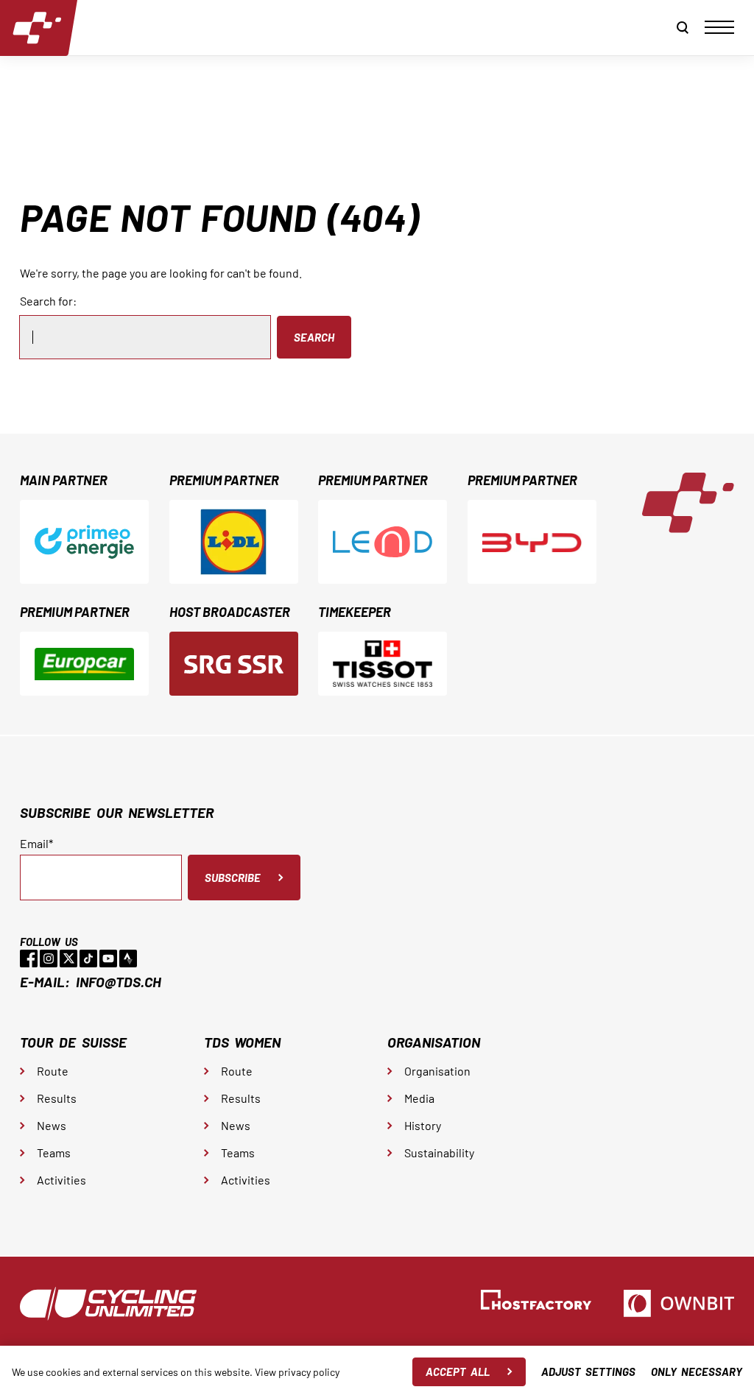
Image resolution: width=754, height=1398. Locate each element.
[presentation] (719, 27)
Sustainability (439, 1152)
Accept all (458, 1371)
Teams (54, 1152)
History (422, 1125)
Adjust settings (588, 1371)
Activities (61, 1180)
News (51, 1125)
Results (57, 1098)
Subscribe (233, 877)
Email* (36, 844)
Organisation (437, 1071)
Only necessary (696, 1371)
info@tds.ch (118, 981)
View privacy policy (297, 1372)
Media (419, 1098)
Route (52, 1071)
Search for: (48, 301)
